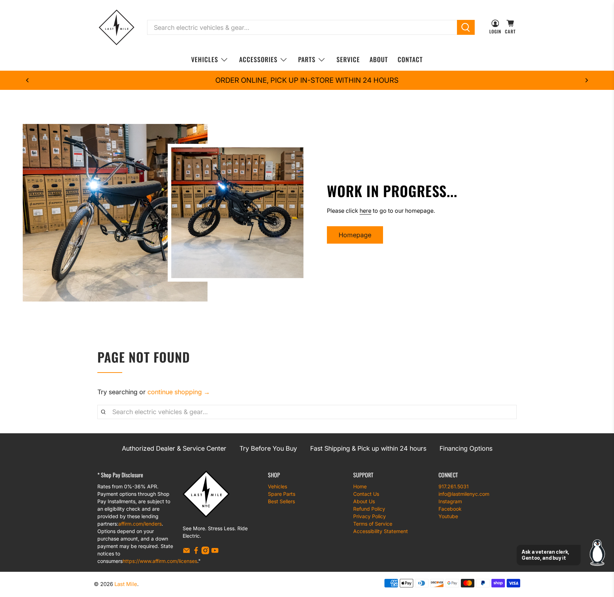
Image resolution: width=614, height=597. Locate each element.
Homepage (355, 235)
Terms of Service (372, 524)
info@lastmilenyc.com (463, 494)
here (365, 210)
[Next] (586, 80)
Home (360, 486)
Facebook (450, 509)
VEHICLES (204, 59)
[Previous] (28, 80)
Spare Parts (281, 494)
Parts (307, 59)
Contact (410, 59)
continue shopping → (178, 392)
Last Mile (125, 584)
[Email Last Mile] (186, 552)
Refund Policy (369, 509)
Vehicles (277, 486)
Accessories (258, 59)
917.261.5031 (453, 486)
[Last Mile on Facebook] (196, 552)
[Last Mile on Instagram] (205, 552)
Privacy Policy (369, 516)
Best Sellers (281, 501)
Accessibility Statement (380, 531)
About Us (364, 501)
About (379, 59)
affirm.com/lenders (140, 524)
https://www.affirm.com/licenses (160, 561)
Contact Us (366, 494)
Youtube (448, 516)
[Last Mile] (116, 27)
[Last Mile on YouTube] (215, 552)
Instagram (450, 501)
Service (348, 59)
